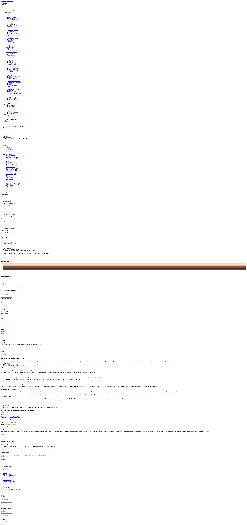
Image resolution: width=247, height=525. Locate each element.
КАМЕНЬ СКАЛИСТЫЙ (14, 81)
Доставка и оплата (7, 466)
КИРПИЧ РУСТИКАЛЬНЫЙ (14, 79)
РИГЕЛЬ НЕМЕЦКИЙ (13, 85)
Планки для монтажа (12, 33)
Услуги (4, 114)
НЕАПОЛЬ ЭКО (12, 98)
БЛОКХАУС (11, 59)
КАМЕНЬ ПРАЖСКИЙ (13, 89)
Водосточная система (10, 43)
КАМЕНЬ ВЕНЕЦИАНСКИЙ (15, 96)
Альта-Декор (11, 18)
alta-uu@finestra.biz (7, 232)
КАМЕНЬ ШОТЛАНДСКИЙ (14, 82)
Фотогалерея (11, 106)
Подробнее (3, 400)
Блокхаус (10, 23)
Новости (10, 111)
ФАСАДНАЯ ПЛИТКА (13, 99)
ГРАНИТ (10, 84)
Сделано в (5, 523)
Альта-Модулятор (12, 123)
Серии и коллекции (7, 56)
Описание (5, 353)
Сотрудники (11, 113)
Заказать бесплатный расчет (7, 287)
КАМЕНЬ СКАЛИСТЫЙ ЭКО (15, 70)
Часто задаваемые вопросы (14, 110)
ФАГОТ (10, 83)
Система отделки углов (13, 19)
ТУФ (9, 86)
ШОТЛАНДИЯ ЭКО (12, 72)
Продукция (5, 136)
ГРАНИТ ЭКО (11, 74)
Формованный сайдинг (13, 17)
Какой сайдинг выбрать (13, 125)
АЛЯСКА (10, 60)
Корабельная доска (12, 21)
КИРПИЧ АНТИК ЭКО (13, 67)
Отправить (3, 450)
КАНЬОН (10, 88)
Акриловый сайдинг (12, 24)
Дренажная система (10, 47)
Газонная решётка (12, 50)
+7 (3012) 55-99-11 (7, 132)
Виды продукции (7, 12)
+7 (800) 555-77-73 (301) (8, 228)
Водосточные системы (5, 439)
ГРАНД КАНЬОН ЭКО (13, 68)
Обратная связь (4, 493)
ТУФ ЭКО (10, 75)
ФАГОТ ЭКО (11, 71)
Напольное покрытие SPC (11, 52)
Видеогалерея (11, 107)
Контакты (5, 127)
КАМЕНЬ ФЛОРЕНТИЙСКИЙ (15, 93)
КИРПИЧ (10, 77)
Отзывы (10, 108)
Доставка (5, 120)
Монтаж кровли (11, 118)
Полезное (5, 121)
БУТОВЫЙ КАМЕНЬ (13, 92)
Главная (5, 135)
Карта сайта (5, 469)
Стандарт (10, 101)
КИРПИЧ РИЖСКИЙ (13, 78)
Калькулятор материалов (18, 287)
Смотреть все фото (5, 414)
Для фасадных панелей (13, 38)
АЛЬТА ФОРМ (11, 62)
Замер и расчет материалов (14, 115)
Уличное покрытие (10, 48)
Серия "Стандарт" (12, 45)
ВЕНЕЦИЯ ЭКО (12, 97)
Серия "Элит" (11, 46)
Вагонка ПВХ (11, 42)
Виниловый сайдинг (12, 25)
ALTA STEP (11, 53)
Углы (9, 32)
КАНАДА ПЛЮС (12, 63)
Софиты (10, 15)
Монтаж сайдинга (12, 117)
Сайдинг (8, 13)
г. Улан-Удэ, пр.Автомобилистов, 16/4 (12, 489)
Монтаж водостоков (12, 119)
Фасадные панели (10, 26)
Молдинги (10, 41)
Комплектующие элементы (14, 20)
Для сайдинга (11, 39)
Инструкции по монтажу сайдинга (16, 126)
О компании (5, 104)
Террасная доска (11, 49)
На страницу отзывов (5, 405)
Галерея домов (6, 410)
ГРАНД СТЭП (11, 54)
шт (13, 279)
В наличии (3, 259)
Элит (9, 103)
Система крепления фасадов (12, 37)
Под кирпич (11, 35)
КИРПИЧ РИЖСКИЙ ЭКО (14, 69)
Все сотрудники (4, 234)
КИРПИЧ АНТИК (12, 91)
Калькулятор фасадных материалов (16, 122)
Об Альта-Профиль (12, 105)
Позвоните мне (4, 9)
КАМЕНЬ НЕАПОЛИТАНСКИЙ (15, 94)
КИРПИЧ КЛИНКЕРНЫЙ (14, 76)
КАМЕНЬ (10, 90)
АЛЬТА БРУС (11, 61)
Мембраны (10, 16)
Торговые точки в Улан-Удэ (10, 417)
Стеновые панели (9, 40)
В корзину (3, 283)
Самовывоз (3, 346)
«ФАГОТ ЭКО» (4, 302)
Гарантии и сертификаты (13, 112)
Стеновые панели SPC (11, 55)
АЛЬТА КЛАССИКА (13, 64)
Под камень (10, 34)
